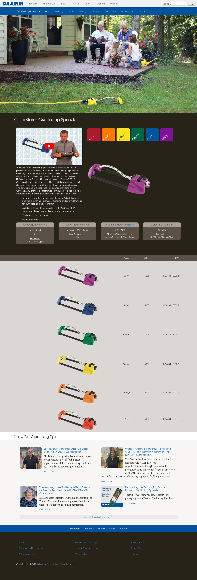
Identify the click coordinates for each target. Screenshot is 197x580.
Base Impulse (110, 11)
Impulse (141, 11)
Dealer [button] (88, 3)
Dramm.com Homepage (30, 548)
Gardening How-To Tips (86, 542)
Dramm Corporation (49, 564)
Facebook (89, 528)
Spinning (82, 11)
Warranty (101, 3)
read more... (50, 471)
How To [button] (75, 3)
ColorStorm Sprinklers (26, 11)
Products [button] (32, 3)
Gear (46, 11)
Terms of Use (136, 548)
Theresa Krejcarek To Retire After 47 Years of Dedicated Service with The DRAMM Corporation (64, 490)
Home (21, 542)
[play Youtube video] (49, 146)
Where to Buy (49, 3)
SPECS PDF (130, 225)
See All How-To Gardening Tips (99, 517)
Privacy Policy (138, 542)
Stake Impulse (127, 11)
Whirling (95, 11)
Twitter (112, 528)
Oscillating (58, 11)
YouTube (122, 528)
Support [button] (114, 3)
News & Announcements (87, 548)
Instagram (75, 528)
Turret (71, 11)
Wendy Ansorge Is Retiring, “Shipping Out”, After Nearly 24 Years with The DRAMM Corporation (148, 452)
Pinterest (101, 528)
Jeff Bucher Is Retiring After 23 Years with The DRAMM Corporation (66, 450)
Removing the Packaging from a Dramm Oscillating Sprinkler (145, 488)
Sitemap (135, 553)
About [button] (63, 3)
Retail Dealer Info (26, 553)
